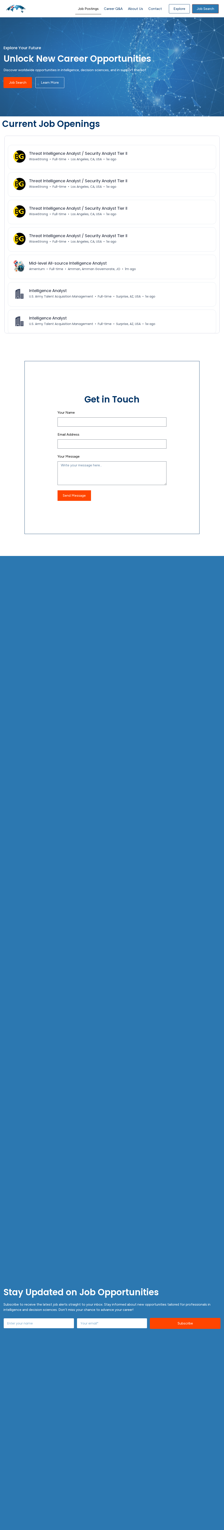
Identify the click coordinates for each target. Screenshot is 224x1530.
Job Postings (88, 9)
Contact (155, 9)
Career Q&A (113, 9)
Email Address (68, 434)
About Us (135, 9)
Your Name (66, 412)
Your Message (69, 456)
